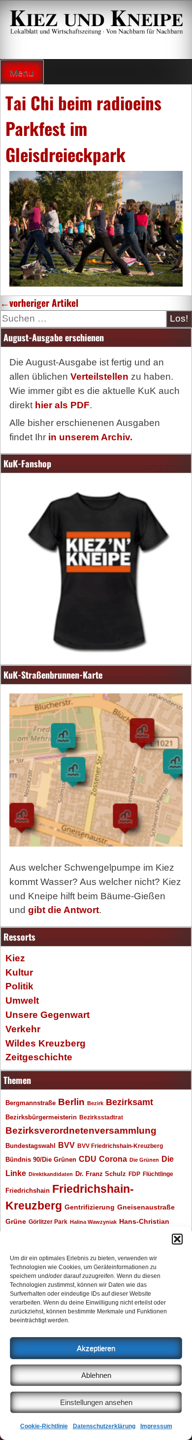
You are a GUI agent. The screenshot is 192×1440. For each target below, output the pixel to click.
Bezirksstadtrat (101, 1117)
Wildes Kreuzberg (45, 1043)
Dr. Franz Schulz (100, 1174)
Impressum (156, 1426)
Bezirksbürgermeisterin (41, 1117)
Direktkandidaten (51, 1174)
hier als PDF (62, 405)
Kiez (15, 958)
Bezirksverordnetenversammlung (81, 1130)
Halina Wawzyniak (93, 1222)
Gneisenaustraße (146, 1207)
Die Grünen (144, 1160)
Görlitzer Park (48, 1221)
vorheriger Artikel (39, 302)
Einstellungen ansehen (96, 1402)
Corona (113, 1159)
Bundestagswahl (30, 1146)
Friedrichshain (27, 1190)
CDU (87, 1158)
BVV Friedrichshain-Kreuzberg (120, 1146)
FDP (134, 1174)
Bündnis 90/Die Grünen (40, 1159)
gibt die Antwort (63, 910)
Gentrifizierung (89, 1207)
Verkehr (22, 1029)
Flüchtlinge (158, 1174)
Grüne (15, 1221)
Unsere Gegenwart (47, 1015)
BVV (66, 1145)
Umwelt (22, 1000)
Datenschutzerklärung (104, 1426)
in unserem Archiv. (90, 437)
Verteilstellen (99, 376)
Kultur (19, 972)
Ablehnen (96, 1375)
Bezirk (95, 1103)
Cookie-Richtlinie (44, 1426)
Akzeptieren (96, 1348)
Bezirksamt (129, 1102)
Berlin (71, 1101)
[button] (177, 1239)
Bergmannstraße (30, 1103)
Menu (22, 72)
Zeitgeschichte (38, 1057)
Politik (19, 986)
